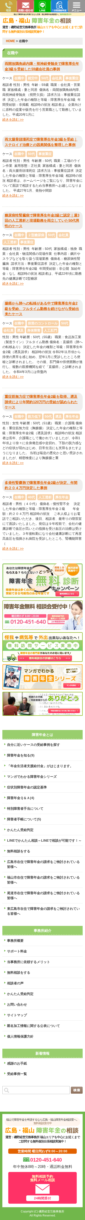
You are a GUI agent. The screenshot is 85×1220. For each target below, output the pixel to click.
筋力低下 (34, 416)
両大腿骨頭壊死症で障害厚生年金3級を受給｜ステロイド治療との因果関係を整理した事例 (41, 142)
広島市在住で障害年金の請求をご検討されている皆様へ (43, 864)
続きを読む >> (13, 119)
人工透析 (10, 242)
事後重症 (72, 78)
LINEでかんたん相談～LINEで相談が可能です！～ (44, 840)
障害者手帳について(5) (24, 819)
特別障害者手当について (25, 808)
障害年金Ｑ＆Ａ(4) (20, 798)
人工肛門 (50, 330)
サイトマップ (17, 1015)
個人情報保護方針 (20, 1036)
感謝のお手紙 (17, 1063)
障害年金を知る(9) (20, 755)
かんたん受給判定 (20, 830)
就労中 (33, 78)
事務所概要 (15, 940)
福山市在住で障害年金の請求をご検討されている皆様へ (43, 879)
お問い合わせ (17, 1004)
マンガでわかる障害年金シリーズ (32, 776)
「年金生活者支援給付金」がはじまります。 (40, 766)
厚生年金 (72, 416)
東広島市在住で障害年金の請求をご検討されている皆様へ (43, 911)
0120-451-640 (46, 1160)
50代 (44, 78)
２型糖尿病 (36, 235)
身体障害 (33, 330)
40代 (31, 497)
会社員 (57, 78)
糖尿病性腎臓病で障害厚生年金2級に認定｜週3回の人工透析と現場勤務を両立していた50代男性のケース (42, 220)
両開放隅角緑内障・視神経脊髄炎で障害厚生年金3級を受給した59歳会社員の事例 (42, 66)
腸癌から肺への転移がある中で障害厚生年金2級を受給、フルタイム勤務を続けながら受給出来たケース (42, 308)
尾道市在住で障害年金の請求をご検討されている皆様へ (43, 895)
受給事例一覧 (17, 1074)
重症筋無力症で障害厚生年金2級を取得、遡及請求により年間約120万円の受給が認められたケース (41, 401)
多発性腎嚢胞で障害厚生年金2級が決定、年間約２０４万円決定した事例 (41, 485)
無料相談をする (18, 851)
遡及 (20, 330)
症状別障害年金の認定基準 (27, 787)
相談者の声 (15, 983)
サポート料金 (17, 951)
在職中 (19, 78)
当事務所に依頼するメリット (28, 962)
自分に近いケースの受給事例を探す (33, 745)
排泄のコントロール (43, 323)
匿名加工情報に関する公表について (33, 1026)
